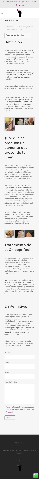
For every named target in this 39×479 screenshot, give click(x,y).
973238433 (7, 1)
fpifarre (30, 27)
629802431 (16, 1)
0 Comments (11, 29)
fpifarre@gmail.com (29, 1)
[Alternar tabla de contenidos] (27, 35)
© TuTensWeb (19, 443)
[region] (19, 464)
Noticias (21, 27)
